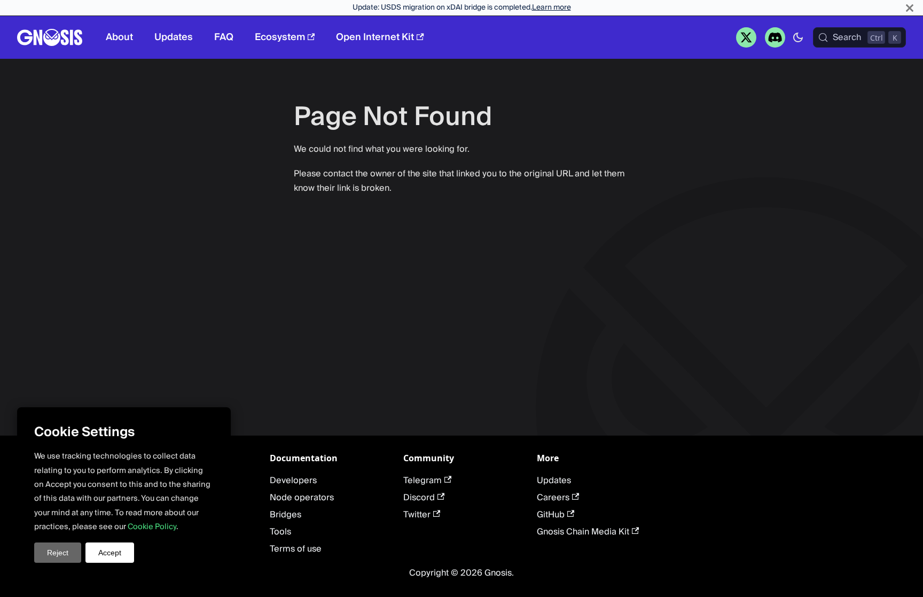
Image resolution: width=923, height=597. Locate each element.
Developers (293, 480)
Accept (109, 552)
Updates (173, 37)
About (119, 37)
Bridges (285, 514)
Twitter (417, 514)
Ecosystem (280, 37)
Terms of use (296, 548)
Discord (419, 497)
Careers (553, 497)
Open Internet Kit (375, 37)
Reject (57, 552)
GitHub (551, 514)
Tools (280, 531)
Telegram (422, 480)
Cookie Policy (152, 526)
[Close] (909, 7)
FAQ (223, 37)
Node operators (302, 497)
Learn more (551, 7)
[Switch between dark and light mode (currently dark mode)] (798, 37)
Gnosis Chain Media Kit (583, 531)
